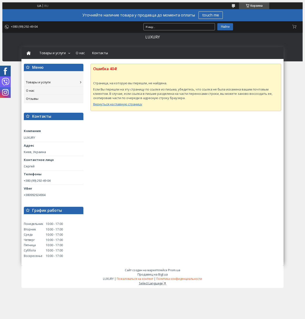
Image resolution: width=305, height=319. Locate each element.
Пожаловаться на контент (135, 279)
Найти (225, 26)
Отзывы (32, 98)
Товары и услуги (52, 53)
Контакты (100, 53)
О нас (80, 53)
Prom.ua (174, 270)
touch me (210, 15)
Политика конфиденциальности (179, 279)
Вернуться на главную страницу (117, 104)
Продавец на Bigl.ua (152, 274)
